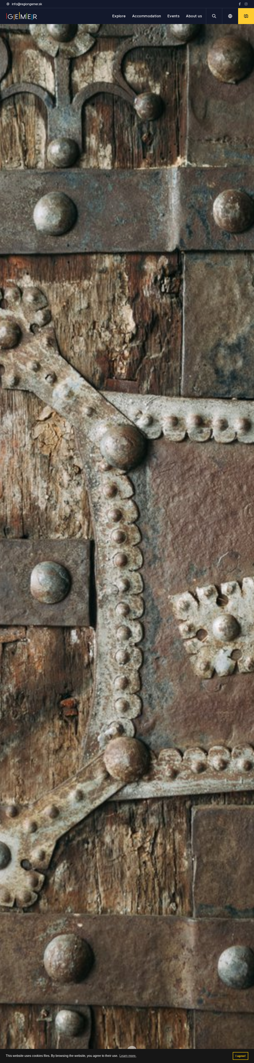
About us (194, 16)
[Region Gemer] (21, 16)
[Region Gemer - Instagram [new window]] (246, 4)
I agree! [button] (241, 1055)
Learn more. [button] (127, 1055)
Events (173, 16)
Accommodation (146, 16)
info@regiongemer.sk (27, 4)
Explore (119, 16)
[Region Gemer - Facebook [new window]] (239, 4)
